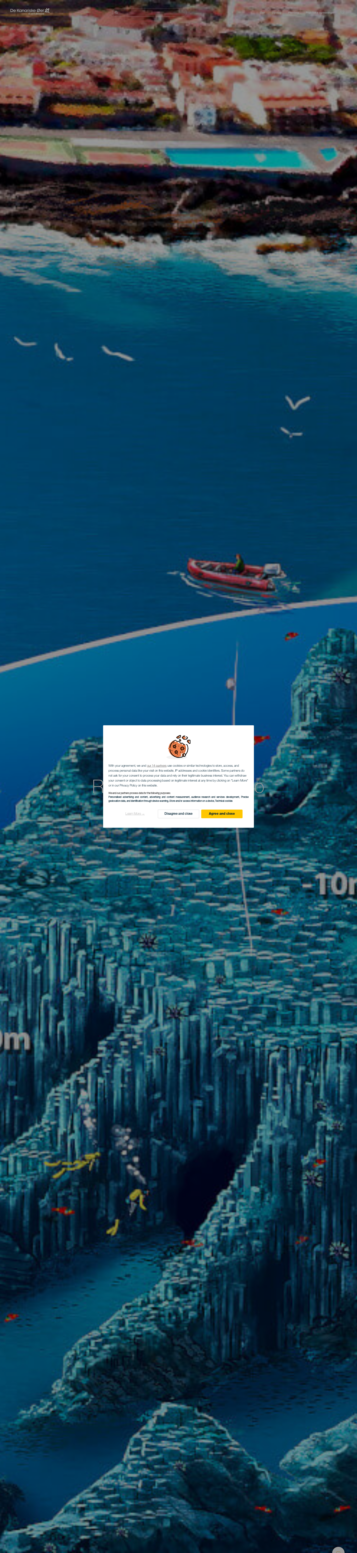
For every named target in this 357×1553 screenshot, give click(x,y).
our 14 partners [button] (157, 766)
